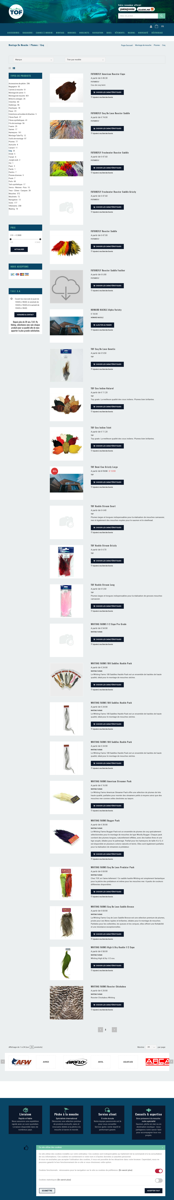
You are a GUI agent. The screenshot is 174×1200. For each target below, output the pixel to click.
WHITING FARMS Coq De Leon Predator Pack (112, 867)
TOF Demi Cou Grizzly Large (104, 466)
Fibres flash (13, 117)
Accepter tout (153, 1191)
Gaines (11, 129)
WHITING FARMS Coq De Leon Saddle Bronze (112, 906)
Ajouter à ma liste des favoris (103, 97)
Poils (11, 181)
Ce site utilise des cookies (50, 1147)
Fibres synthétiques (16, 120)
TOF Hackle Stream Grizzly (104, 545)
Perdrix (11, 172)
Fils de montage (15, 123)
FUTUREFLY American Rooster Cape (108, 74)
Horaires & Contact (25, 315)
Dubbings (12, 105)
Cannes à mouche (44, 32)
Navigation (97, 32)
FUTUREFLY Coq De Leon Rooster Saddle (110, 113)
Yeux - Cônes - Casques (18, 191)
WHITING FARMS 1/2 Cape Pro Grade (108, 624)
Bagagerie (28, 32)
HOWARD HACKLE (97, 317)
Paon (11, 166)
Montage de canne (16, 93)
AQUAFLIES (128, 1062)
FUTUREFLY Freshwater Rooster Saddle (110, 152)
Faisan (11, 157)
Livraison (25, 1114)
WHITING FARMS (96, 632)
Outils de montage (16, 139)
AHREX (46, 1062)
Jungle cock (13, 160)
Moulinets (84, 32)
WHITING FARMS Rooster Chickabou (108, 986)
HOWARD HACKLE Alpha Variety (106, 309)
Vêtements (120, 32)
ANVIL (100, 1062)
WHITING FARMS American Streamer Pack (111, 781)
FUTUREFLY (95, 82)
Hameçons (13, 132)
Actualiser (19, 249)
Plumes (157, 45)
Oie (10, 163)
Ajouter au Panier (104, 325)
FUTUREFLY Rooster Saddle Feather (108, 270)
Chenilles (12, 102)
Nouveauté (143, 32)
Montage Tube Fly (16, 136)
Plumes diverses (15, 175)
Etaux (11, 111)
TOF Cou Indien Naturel (102, 388)
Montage (60, 32)
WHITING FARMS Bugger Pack (105, 820)
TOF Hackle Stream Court (103, 506)
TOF (92, 357)
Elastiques (13, 108)
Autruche (12, 145)
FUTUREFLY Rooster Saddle (104, 231)
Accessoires (13, 32)
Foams (11, 126)
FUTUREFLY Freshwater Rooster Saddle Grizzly (113, 191)
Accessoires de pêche (17, 84)
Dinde (11, 154)
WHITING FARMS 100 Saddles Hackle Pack (111, 663)
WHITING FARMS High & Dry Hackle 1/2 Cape (113, 947)
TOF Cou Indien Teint (101, 427)
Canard (12, 148)
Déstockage (157, 32)
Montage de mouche (143, 45)
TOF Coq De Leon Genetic (103, 349)
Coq (10, 151)
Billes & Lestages (15, 99)
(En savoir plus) (125, 1170)
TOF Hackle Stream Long (103, 584)
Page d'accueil (127, 45)
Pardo (11, 169)
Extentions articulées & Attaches (22, 114)
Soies (109, 32)
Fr (162, 26)
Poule (11, 178)
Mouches (72, 32)
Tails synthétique (15, 184)
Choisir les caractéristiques (108, 92)
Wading (131, 32)
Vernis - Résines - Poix (18, 187)
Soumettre (47, 1191)
